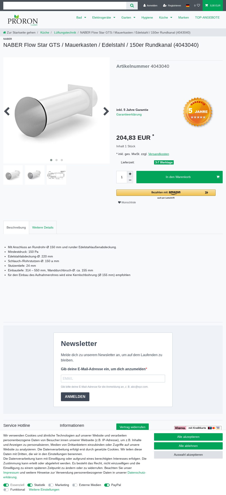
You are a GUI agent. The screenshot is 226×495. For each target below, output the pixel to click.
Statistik (39, 485)
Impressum (11, 472)
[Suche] (131, 5)
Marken (183, 17)
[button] (166, 194)
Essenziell (17, 485)
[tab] (16, 227)
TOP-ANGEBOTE (207, 17)
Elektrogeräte (102, 17)
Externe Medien (90, 485)
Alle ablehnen (188, 446)
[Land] (187, 5)
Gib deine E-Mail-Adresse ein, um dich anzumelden (103, 369)
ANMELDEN (75, 397)
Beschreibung (16, 227)
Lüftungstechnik (64, 32)
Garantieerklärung (129, 114)
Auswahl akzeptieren (188, 454)
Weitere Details (42, 227)
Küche (164, 17)
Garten (126, 17)
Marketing (62, 485)
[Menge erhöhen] (130, 174)
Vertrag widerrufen (132, 427)
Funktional (17, 489)
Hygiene (147, 17)
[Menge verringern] (130, 180)
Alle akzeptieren (188, 436)
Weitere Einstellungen (44, 489)
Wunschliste (128, 202)
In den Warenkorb (178, 177)
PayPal (116, 485)
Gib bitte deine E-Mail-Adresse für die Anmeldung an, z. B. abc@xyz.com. (104, 386)
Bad (79, 17)
